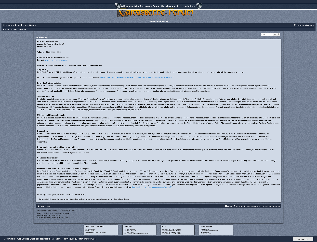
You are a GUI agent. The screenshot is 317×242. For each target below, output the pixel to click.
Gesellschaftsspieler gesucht (209, 230)
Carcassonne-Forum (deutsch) (171, 229)
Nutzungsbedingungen (102, 199)
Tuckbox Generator (130, 230)
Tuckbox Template (129, 229)
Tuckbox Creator (129, 232)
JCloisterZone (205, 229)
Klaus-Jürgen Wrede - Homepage (95, 232)
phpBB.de (57, 215)
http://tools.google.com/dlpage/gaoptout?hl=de (150, 187)
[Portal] (158, 12)
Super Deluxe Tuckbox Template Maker (136, 233)
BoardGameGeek (206, 233)
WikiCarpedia (205, 232)
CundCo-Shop (89, 230)
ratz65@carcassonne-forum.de (55, 57)
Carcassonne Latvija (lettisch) (171, 232)
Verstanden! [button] (303, 239)
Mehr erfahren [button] (90, 239)
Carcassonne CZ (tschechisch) (171, 233)
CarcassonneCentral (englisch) (171, 230)
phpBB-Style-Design (62, 217)
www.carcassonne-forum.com (138, 77)
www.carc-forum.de (163, 77)
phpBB (46, 213)
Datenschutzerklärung (121, 199)
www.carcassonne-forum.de (56, 60)
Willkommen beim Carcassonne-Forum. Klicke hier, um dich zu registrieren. (158, 6)
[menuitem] (17, 25)
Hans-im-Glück (90, 229)
